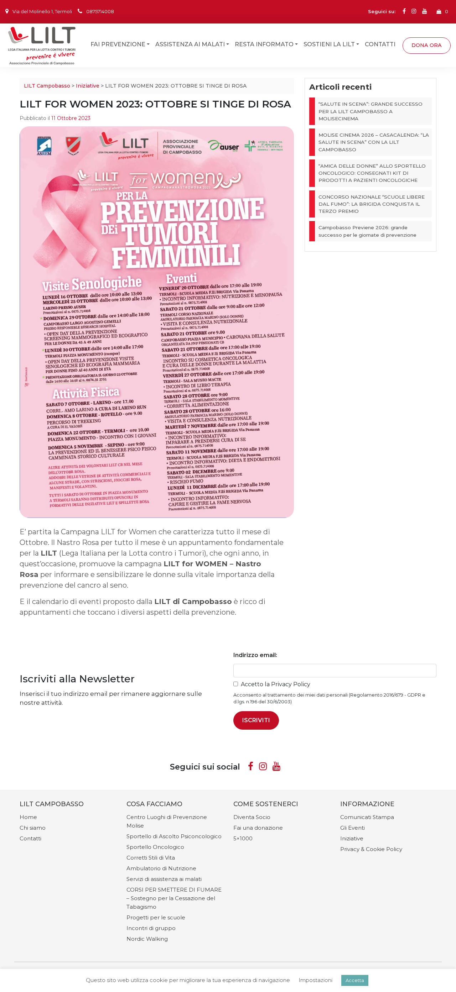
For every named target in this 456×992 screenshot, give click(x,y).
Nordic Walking (147, 938)
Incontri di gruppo (151, 928)
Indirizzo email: (255, 655)
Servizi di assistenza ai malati (164, 879)
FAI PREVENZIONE (117, 44)
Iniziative (87, 86)
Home (28, 817)
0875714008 (100, 11)
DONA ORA (426, 45)
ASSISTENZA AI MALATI (190, 44)
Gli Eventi (352, 827)
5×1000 (243, 838)
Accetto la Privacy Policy (275, 684)
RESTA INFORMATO (264, 44)
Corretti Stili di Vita (150, 857)
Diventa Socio (251, 817)
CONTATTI (380, 44)
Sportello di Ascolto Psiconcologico (174, 836)
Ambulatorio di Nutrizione (161, 868)
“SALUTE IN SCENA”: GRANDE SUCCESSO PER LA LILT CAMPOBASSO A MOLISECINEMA (370, 111)
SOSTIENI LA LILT (329, 44)
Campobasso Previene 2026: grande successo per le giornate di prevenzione (367, 231)
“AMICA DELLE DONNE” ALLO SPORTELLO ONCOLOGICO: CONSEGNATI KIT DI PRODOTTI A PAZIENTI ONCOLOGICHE (372, 173)
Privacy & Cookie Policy (371, 849)
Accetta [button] (355, 980)
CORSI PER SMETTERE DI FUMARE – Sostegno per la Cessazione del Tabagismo (174, 898)
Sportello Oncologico (155, 847)
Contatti (30, 838)
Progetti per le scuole (155, 917)
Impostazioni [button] (315, 980)
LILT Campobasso (47, 86)
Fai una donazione (258, 827)
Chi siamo (33, 827)
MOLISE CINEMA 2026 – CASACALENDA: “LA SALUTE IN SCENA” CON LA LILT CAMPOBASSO (373, 142)
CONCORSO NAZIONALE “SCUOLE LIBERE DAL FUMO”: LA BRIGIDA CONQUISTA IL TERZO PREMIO (371, 204)
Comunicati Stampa (367, 817)
